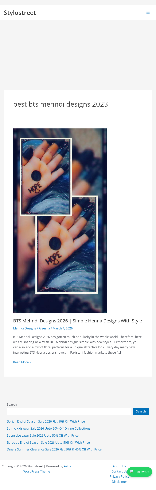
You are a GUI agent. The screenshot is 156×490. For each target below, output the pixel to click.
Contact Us (119, 471)
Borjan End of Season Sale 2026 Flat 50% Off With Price (46, 421)
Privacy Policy (119, 476)
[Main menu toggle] (148, 12)
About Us (119, 466)
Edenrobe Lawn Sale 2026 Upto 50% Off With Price (43, 435)
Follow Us (142, 471)
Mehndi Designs (24, 328)
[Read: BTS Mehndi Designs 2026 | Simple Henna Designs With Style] (60, 220)
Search (12, 404)
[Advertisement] (78, 48)
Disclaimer (119, 481)
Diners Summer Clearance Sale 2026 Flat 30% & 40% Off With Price (54, 449)
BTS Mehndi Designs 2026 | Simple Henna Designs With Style (77, 321)
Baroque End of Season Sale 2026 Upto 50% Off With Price (48, 442)
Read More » (22, 362)
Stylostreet (20, 12)
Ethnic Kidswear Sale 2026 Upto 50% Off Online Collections (48, 428)
